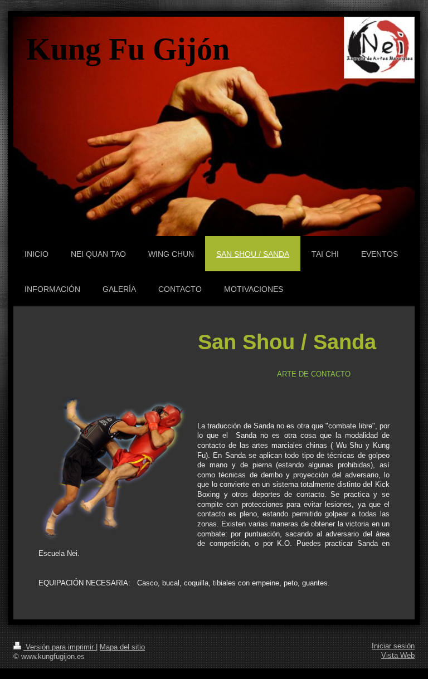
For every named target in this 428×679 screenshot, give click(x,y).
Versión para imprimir (59, 647)
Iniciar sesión (393, 646)
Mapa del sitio (122, 647)
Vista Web (398, 656)
